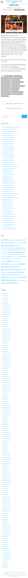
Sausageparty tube (5, 90)
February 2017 (6, 523)
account (4, 240)
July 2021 (5, 418)
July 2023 (5, 368)
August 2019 (6, 465)
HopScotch (6, 572)
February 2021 (6, 428)
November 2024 (7, 335)
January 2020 (6, 455)
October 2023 (6, 362)
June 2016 (5, 540)
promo (21, 272)
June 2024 (5, 345)
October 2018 (6, 482)
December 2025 (7, 308)
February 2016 (6, 548)
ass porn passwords (18, 76)
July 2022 (5, 393)
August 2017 (6, 511)
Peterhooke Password (8, 139)
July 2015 (5, 563)
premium (14, 272)
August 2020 (6, 440)
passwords (5, 269)
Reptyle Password (7, 133)
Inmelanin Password (8, 160)
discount (12, 252)
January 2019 (6, 476)
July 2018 (5, 488)
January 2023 (6, 380)
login (9, 261)
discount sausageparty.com (6, 78)
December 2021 (7, 407)
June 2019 (5, 469)
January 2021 (6, 430)
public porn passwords (15, 80)
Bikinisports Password (8, 162)
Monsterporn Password (8, 154)
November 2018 (7, 480)
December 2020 (7, 432)
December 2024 (7, 333)
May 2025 (5, 322)
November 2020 (7, 434)
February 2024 (6, 353)
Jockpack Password (8, 203)
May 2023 (5, 372)
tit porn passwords (4, 96)
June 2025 (5, 320)
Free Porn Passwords (19, 9)
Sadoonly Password (8, 145)
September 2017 (7, 509)
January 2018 (6, 501)
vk (18, 283)
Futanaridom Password (8, 150)
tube (3, 283)
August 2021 (6, 415)
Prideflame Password (8, 177)
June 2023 (5, 370)
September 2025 (7, 314)
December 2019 (7, 457)
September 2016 (7, 534)
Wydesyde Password (8, 199)
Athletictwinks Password (9, 181)
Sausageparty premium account (18, 86)
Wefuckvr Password (8, 206)
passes (8, 267)
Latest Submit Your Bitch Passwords (14, 103)
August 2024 (6, 341)
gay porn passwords (5, 80)
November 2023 (7, 359)
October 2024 (6, 337)
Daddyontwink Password (9, 183)
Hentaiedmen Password (9, 208)
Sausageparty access (15, 84)
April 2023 (5, 374)
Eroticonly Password (8, 143)
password (15, 267)
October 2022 (6, 386)
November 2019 (7, 459)
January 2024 (6, 355)
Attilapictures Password (9, 156)
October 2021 (6, 411)
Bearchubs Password (8, 179)
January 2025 (6, 330)
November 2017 (7, 505)
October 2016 (6, 532)
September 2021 (7, 413)
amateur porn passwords (15, 240)
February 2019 (6, 474)
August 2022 (6, 391)
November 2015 (7, 555)
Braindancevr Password (8, 147)
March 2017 (6, 521)
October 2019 (6, 461)
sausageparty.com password (17, 92)
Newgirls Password (7, 226)
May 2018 (5, 492)
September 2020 (7, 438)
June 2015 (5, 565)
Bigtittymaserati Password (9, 195)
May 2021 (5, 422)
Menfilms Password (8, 189)
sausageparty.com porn (17, 94)
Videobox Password (8, 172)
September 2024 (7, 339)
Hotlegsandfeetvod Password (10, 197)
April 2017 (5, 519)
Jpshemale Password (8, 218)
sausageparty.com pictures (6, 94)
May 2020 (5, 447)
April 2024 (5, 349)
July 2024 (5, 343)
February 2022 (6, 403)
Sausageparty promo (5, 88)
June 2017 (5, 515)
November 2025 (7, 310)
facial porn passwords (13, 254)
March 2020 (6, 451)
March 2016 (6, 546)
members (5, 264)
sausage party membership (17, 82)
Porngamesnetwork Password (10, 166)
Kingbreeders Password (9, 135)
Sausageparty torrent (15, 88)
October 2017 (6, 507)
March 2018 (6, 496)
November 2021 (7, 409)
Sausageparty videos (14, 90)
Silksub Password (7, 210)
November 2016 (7, 530)
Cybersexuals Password (9, 224)
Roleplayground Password (9, 168)
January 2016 (6, 550)
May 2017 (5, 517)
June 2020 (5, 445)
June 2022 (5, 395)
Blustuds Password (7, 201)
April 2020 (5, 449)
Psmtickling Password (8, 185)
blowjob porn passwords (16, 250)
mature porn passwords (15, 261)
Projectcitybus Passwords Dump (14, 108)
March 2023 (6, 376)
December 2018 (7, 478)
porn (19, 269)
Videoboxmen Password (9, 174)
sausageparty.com (6, 69)
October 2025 (6, 312)
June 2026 (5, 297)
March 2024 (6, 351)
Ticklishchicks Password (9, 187)
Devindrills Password (8, 141)
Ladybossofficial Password (9, 129)
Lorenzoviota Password (9, 137)
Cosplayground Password (9, 164)
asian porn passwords (18, 242)
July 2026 (5, 295)
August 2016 (6, 536)
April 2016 (5, 544)
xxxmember (9, 9)
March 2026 (6, 303)
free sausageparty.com (17, 78)
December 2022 (7, 382)
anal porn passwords (9, 76)
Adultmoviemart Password (9, 228)
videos (13, 283)
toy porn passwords (21, 280)
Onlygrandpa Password (8, 214)
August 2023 (6, 366)
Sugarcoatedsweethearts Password (11, 127)
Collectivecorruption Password (10, 193)
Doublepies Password (8, 191)
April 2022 (5, 399)
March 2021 (6, 426)
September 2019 (7, 463)
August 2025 (6, 316)
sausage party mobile (5, 84)
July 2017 (5, 513)
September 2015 (7, 559)
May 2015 (5, 567)
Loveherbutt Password (8, 222)
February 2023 (6, 378)
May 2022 (5, 397)
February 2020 (6, 453)
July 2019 (5, 467)
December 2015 (7, 552)
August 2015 (6, 561)
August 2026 (6, 293)
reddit (3, 277)
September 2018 (7, 484)
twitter (8, 283)
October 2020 (6, 436)
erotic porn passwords (5, 254)
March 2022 (6, 401)
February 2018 (6, 498)
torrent (13, 280)
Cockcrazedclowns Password (10, 131)
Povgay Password (7, 212)
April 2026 (5, 301)
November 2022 (7, 384)
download (21, 252)
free (8, 256)
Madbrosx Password (8, 170)
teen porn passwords (13, 277)
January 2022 (6, 405)
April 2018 (5, 494)
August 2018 (6, 486)
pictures (13, 269)
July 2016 (5, 538)
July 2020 (5, 442)
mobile (23, 264)
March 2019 (6, 472)
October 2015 (6, 557)
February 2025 (6, 328)
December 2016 (7, 528)
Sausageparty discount (5, 86)
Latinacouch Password (8, 158)
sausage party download (6, 82)
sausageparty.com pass (5, 92)
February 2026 (6, 306)
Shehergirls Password (8, 220)
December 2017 (7, 503)
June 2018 (5, 490)
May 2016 (5, 542)
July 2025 (5, 318)
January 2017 (6, 525)
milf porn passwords (14, 264)
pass (3, 267)
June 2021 (5, 420)
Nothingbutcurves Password (10, 216)
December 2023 (7, 357)
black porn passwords (14, 248)
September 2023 (7, 364)
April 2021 (5, 424)
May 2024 (5, 347)
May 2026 (5, 299)
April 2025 (5, 324)
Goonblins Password (8, 152)
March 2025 (6, 326)
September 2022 (7, 389)
